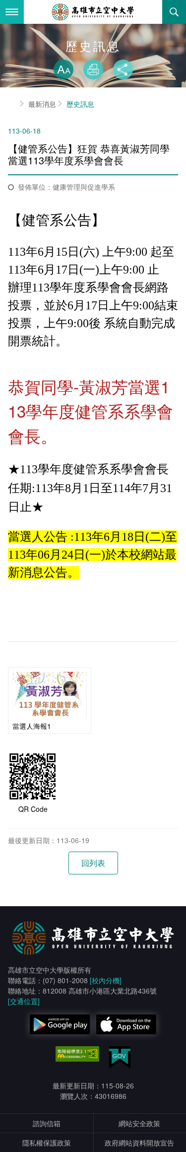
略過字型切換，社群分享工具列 (93, 50)
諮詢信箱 (47, 1123)
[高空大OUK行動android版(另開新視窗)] (60, 1024)
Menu (12, 12)
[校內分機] (106, 980)
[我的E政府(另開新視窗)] (119, 1057)
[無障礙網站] (77, 1054)
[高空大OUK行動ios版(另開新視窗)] (126, 1024)
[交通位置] (24, 1001)
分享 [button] (123, 69)
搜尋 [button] (174, 12)
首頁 (12, 103)
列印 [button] (93, 69)
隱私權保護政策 (46, 1143)
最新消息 (42, 103)
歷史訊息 (80, 103)
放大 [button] (63, 69)
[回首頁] (93, 12)
